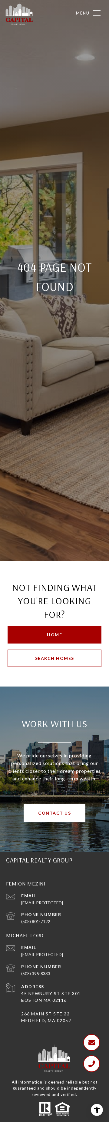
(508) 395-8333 (35, 973)
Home (54, 634)
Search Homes (54, 658)
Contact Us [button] (54, 813)
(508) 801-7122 (35, 921)
